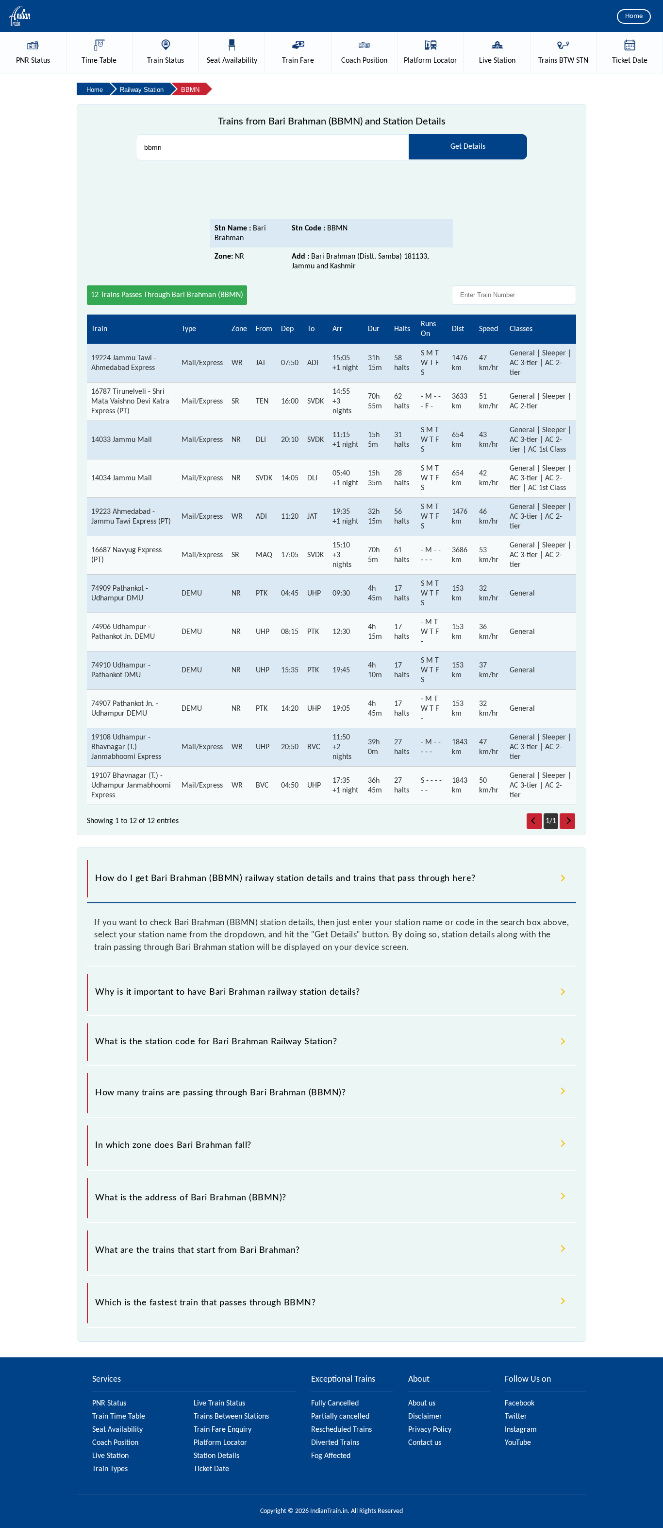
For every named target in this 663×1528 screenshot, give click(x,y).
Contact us (424, 1443)
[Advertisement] (331, 192)
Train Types (110, 1469)
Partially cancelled (340, 1417)
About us (421, 1403)
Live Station (110, 1456)
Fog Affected (330, 1456)
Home (634, 16)
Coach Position (115, 1443)
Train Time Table (118, 1417)
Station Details (216, 1456)
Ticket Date (211, 1469)
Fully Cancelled (335, 1403)
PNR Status (109, 1403)
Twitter (516, 1417)
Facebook (519, 1403)
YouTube (518, 1443)
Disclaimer (425, 1417)
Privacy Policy (429, 1430)
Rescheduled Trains (341, 1430)
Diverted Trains (335, 1443)
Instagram (521, 1430)
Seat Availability (117, 1430)
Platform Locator (220, 1443)
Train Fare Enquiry (222, 1430)
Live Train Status (219, 1403)
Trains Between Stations (231, 1417)
